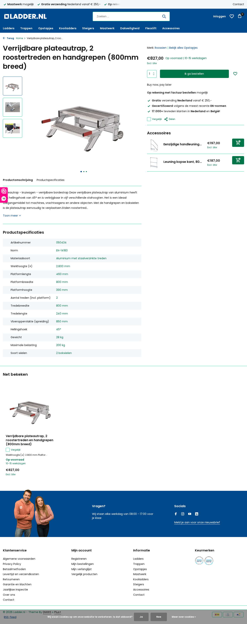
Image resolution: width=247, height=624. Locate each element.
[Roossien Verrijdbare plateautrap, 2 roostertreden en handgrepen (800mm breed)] (31, 408)
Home (19, 38)
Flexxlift (150, 28)
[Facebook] (175, 514)
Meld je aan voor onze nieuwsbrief (197, 522)
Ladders (8, 28)
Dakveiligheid (130, 28)
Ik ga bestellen (194, 74)
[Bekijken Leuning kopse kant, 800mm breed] (154, 162)
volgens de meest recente (189, 106)
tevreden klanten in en (186, 111)
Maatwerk (107, 28)
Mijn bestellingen (82, 564)
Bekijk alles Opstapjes (183, 48)
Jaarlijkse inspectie (15, 589)
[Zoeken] (164, 16)
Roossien (161, 48)
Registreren (79, 559)
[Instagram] (182, 514)
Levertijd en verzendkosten (21, 574)
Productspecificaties (50, 180)
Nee (158, 616)
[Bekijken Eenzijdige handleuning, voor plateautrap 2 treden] (154, 145)
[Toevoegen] (238, 143)
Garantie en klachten (17, 584)
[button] (81, 171)
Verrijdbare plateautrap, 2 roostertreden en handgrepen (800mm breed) (29, 440)
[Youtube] (189, 514)
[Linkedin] (196, 514)
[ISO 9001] (199, 560)
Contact (238, 4)
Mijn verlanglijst (81, 569)
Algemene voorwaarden (19, 559)
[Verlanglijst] (232, 16)
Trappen (26, 28)
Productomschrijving (18, 180)
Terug (10, 38)
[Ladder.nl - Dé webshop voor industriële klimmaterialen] (27, 16)
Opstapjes (45, 28)
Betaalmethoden (14, 569)
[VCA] (209, 560)
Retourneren (11, 579)
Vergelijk (157, 119)
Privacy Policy (12, 564)
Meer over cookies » (184, 616)
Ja (141, 616)
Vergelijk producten (84, 574)
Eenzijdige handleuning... (182, 144)
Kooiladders (67, 28)
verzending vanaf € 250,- (182, 100)
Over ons (9, 595)
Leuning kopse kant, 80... (182, 162)
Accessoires (171, 28)
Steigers (88, 28)
